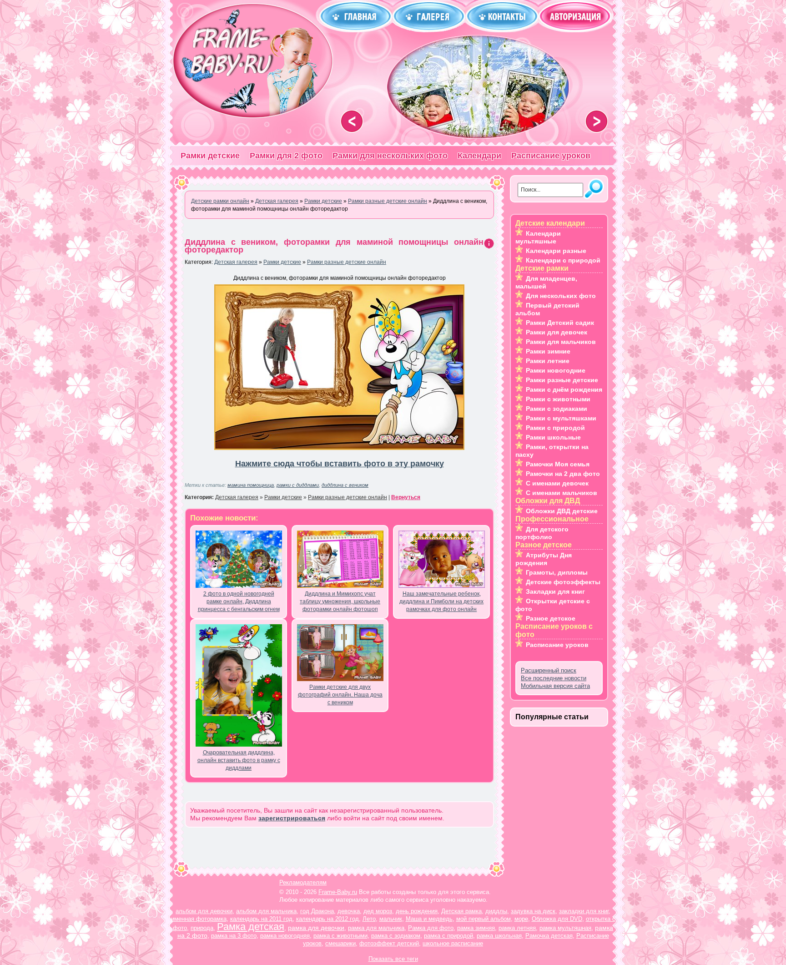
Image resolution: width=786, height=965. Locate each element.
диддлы (496, 911)
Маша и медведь (429, 918)
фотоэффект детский (389, 943)
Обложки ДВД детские (562, 511)
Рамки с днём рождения (564, 389)
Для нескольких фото (561, 295)
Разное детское (550, 618)
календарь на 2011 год (261, 918)
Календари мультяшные (538, 237)
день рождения (417, 911)
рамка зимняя (476, 928)
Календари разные (556, 250)
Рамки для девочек (556, 332)
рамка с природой (448, 935)
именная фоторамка (199, 918)
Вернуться (405, 497)
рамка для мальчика (376, 928)
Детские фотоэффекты (563, 582)
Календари (479, 155)
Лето (369, 918)
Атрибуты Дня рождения (543, 558)
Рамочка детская (549, 935)
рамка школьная (499, 935)
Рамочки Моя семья (558, 464)
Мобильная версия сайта (555, 685)
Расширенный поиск (548, 670)
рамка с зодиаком (395, 935)
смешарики (340, 943)
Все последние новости (553, 678)
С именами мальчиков (561, 492)
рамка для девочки (316, 927)
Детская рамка (461, 911)
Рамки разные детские (562, 380)
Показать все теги (393, 958)
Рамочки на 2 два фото (563, 473)
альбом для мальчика (266, 911)
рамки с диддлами (298, 485)
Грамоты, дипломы (557, 572)
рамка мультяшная (565, 928)
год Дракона (317, 911)
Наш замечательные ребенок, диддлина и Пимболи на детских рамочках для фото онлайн (441, 601)
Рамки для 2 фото (286, 155)
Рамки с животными (558, 399)
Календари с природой (563, 260)
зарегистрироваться (291, 818)
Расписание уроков (550, 155)
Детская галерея (235, 262)
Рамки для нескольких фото (390, 155)
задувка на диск (533, 911)
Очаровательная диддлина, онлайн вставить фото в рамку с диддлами (238, 760)
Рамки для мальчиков (561, 341)
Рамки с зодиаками (556, 408)
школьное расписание (453, 943)
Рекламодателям (303, 882)
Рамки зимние (548, 351)
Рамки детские (210, 155)
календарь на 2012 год (327, 918)
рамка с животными (340, 935)
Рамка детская (250, 926)
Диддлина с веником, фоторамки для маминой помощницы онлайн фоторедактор (334, 245)
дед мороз (377, 911)
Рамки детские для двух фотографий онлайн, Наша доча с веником (340, 695)
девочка (349, 911)
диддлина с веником (345, 485)
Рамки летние (547, 360)
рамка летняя (517, 928)
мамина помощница (250, 485)
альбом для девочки (204, 911)
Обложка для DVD (557, 918)
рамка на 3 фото (234, 935)
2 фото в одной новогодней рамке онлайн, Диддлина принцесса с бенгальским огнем (239, 601)
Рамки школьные (553, 437)
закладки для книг (584, 911)
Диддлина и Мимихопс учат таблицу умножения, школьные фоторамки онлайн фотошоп (340, 601)
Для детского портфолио (542, 533)
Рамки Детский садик (560, 322)
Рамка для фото (430, 928)
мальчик (390, 918)
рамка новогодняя (285, 935)
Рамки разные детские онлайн (346, 262)
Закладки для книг (555, 591)
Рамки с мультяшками (561, 418)
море (521, 918)
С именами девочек (557, 483)
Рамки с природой (555, 427)
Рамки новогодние (555, 370)
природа (202, 928)
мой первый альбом (483, 918)
